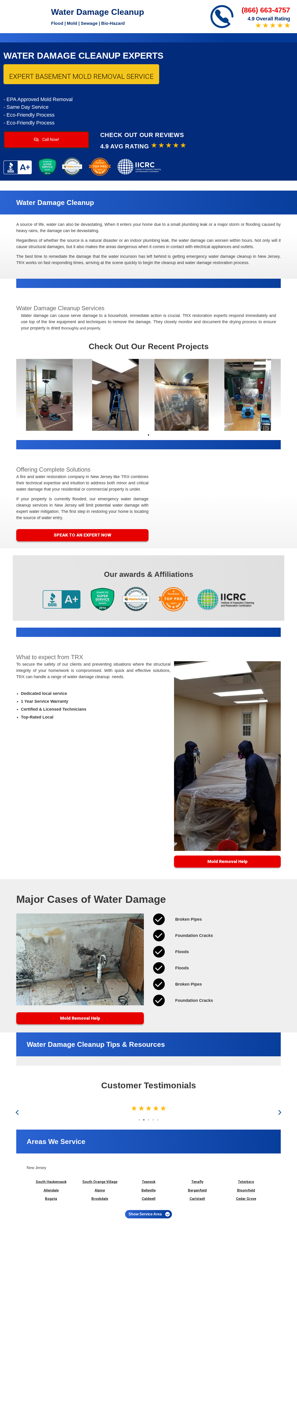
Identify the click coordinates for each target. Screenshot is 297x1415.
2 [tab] (144, 1120)
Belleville (149, 1190)
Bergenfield (197, 1190)
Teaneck (148, 1182)
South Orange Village (99, 1182)
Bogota (51, 1199)
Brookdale (99, 1199)
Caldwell (148, 1199)
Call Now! (50, 139)
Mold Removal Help (227, 861)
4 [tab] (153, 1120)
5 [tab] (158, 1120)
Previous (18, 1112)
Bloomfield (246, 1190)
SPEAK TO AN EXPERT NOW (82, 535)
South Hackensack (51, 1182)
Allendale (51, 1190)
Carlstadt (197, 1199)
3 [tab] (148, 1120)
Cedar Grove (246, 1199)
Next (279, 1112)
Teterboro (246, 1182)
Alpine (100, 1190)
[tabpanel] (49, 395)
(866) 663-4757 (266, 10)
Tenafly (197, 1182)
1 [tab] (148, 435)
